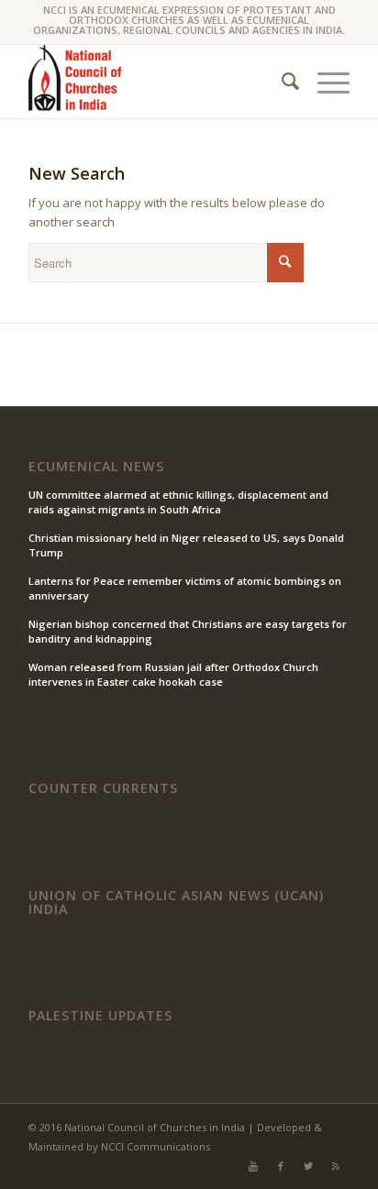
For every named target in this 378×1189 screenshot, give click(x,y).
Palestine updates (100, 1015)
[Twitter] (308, 1166)
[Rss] (336, 1166)
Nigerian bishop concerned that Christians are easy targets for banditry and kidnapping (187, 631)
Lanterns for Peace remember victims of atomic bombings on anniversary (184, 588)
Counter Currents (103, 788)
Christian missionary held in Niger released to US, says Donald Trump (186, 545)
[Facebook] (281, 1166)
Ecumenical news (96, 466)
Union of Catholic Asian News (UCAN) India (176, 902)
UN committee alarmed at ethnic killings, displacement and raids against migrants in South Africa (178, 502)
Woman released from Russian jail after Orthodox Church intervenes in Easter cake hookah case (173, 674)
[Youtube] (253, 1166)
